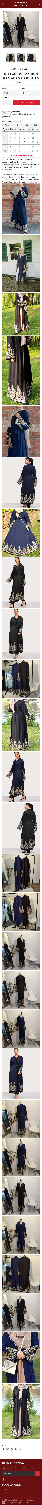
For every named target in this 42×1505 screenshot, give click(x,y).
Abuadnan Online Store (21, 4)
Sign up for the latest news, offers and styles (19, 1468)
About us (5, 1493)
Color (4, 88)
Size (23, 88)
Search (4, 1489)
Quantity (5, 97)
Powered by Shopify (29, 1500)
